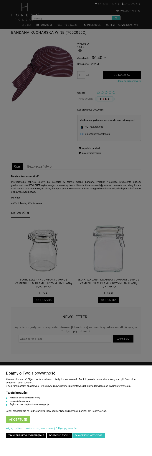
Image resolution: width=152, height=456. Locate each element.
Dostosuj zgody (59, 435)
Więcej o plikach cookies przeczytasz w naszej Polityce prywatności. (42, 428)
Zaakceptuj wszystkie (88, 435)
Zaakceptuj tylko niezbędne (26, 435)
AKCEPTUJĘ (18, 419)
